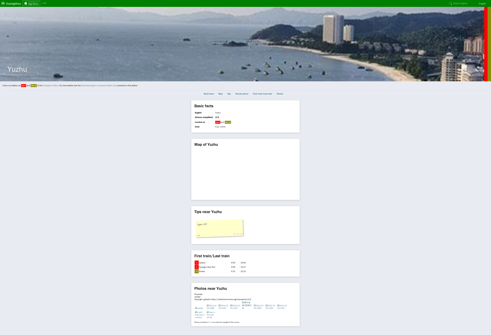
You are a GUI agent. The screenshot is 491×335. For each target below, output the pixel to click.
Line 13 (33, 86)
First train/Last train (262, 93)
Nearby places (242, 93)
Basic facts (209, 93)
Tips (229, 93)
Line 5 (23, 86)
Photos (280, 93)
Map (221, 93)
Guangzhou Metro (50, 85)
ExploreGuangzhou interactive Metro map (99, 85)
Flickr (210, 322)
